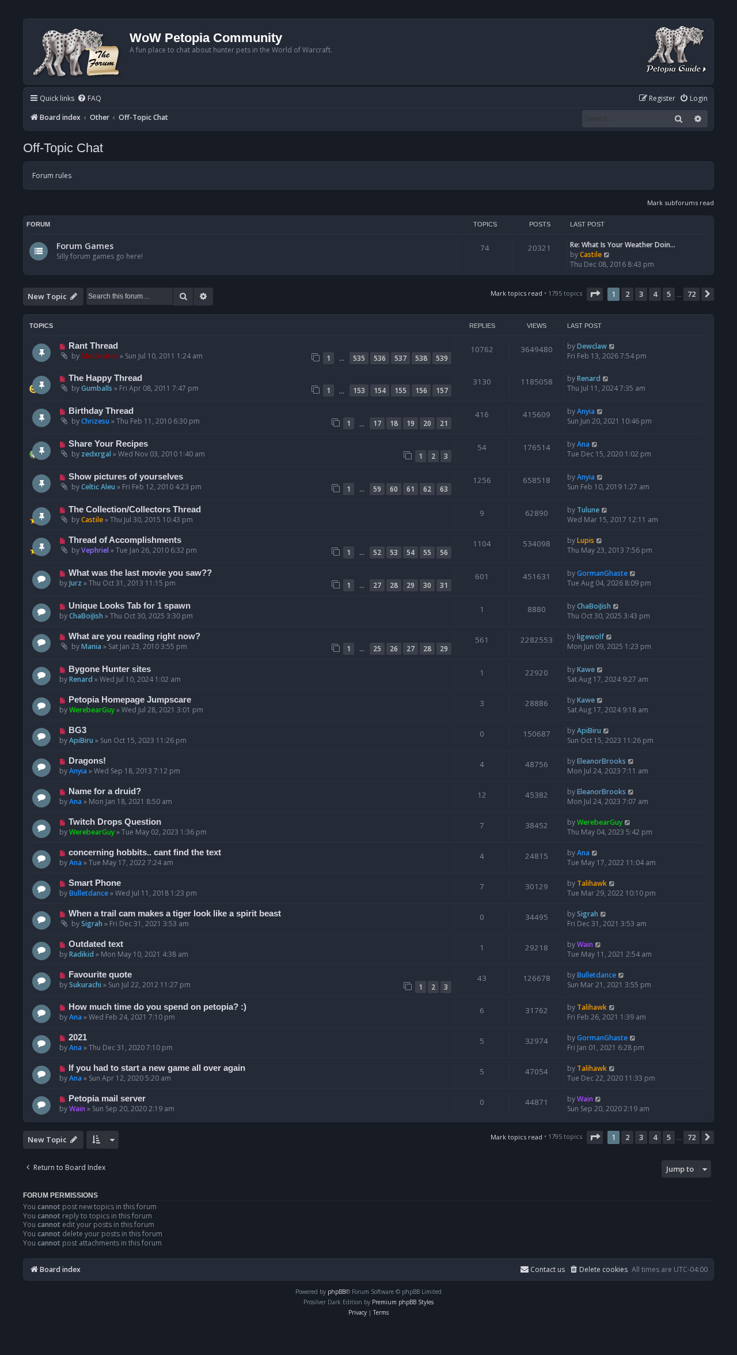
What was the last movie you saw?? (140, 573)
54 (411, 552)
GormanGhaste (602, 573)
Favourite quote (100, 974)
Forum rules (51, 175)
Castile (591, 254)
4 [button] (655, 294)
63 (444, 489)
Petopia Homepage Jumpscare (130, 699)
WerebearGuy (92, 710)
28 (394, 585)
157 (442, 390)
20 (427, 423)
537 (400, 358)
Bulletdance (88, 893)
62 (427, 489)
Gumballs (96, 388)
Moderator (99, 356)
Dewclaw (592, 346)
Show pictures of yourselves (126, 476)
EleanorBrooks (601, 761)
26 (394, 649)
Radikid (81, 954)
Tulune (588, 510)
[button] (595, 294)
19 (411, 423)
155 (400, 390)
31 (444, 585)
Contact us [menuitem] (547, 1269)
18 (394, 423)
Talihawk (592, 883)
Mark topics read (516, 293)
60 (394, 489)
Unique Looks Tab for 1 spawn (130, 605)
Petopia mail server (107, 1098)
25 (377, 649)
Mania (91, 646)
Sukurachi (85, 985)
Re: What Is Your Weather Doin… (622, 245)
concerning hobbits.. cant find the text (145, 852)
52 (377, 552)
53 (394, 552)
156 (421, 390)
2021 (78, 1037)
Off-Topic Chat (63, 148)
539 (442, 358)
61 (411, 489)
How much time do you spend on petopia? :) (157, 1006)
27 (377, 585)
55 (427, 552)
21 (444, 423)
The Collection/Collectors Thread (135, 509)
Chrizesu (95, 421)
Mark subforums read (680, 202)
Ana (583, 444)
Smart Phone (95, 883)
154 (380, 390)
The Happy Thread (105, 378)
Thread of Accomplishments (125, 540)
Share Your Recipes (108, 443)
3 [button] (641, 294)
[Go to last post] (612, 346)
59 (377, 489)
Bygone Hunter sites (110, 669)
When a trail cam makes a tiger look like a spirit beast (175, 913)
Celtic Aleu (98, 487)
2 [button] (627, 294)
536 (380, 358)
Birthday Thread (101, 411)
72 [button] (691, 294)
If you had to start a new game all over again (157, 1068)
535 (359, 358)
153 (359, 390)
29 (411, 585)
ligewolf (590, 636)
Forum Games (84, 245)
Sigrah (91, 924)
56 (444, 552)
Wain (585, 944)
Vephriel (95, 550)
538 (421, 358)
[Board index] (78, 51)
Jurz (75, 583)
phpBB (336, 1292)
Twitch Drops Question (115, 821)
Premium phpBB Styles (403, 1302)
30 (427, 585)
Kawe (586, 669)
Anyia (586, 411)
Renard (589, 378)
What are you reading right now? (134, 636)
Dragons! (87, 760)
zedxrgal (96, 454)
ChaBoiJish (86, 616)
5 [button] (669, 294)
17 (377, 423)
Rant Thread (93, 345)
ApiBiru (81, 740)
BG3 (77, 730)
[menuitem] (89, 99)
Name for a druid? (105, 791)
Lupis (585, 540)
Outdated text (96, 944)
